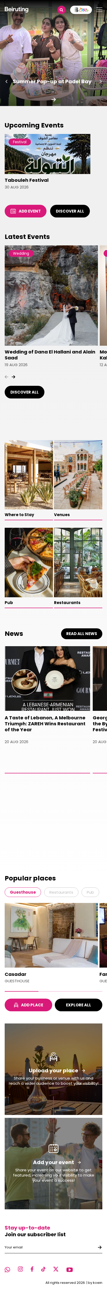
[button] (6, 81)
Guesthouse (23, 892)
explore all (78, 1005)
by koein (95, 1282)
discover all (70, 211)
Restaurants (61, 892)
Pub (90, 892)
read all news (81, 633)
